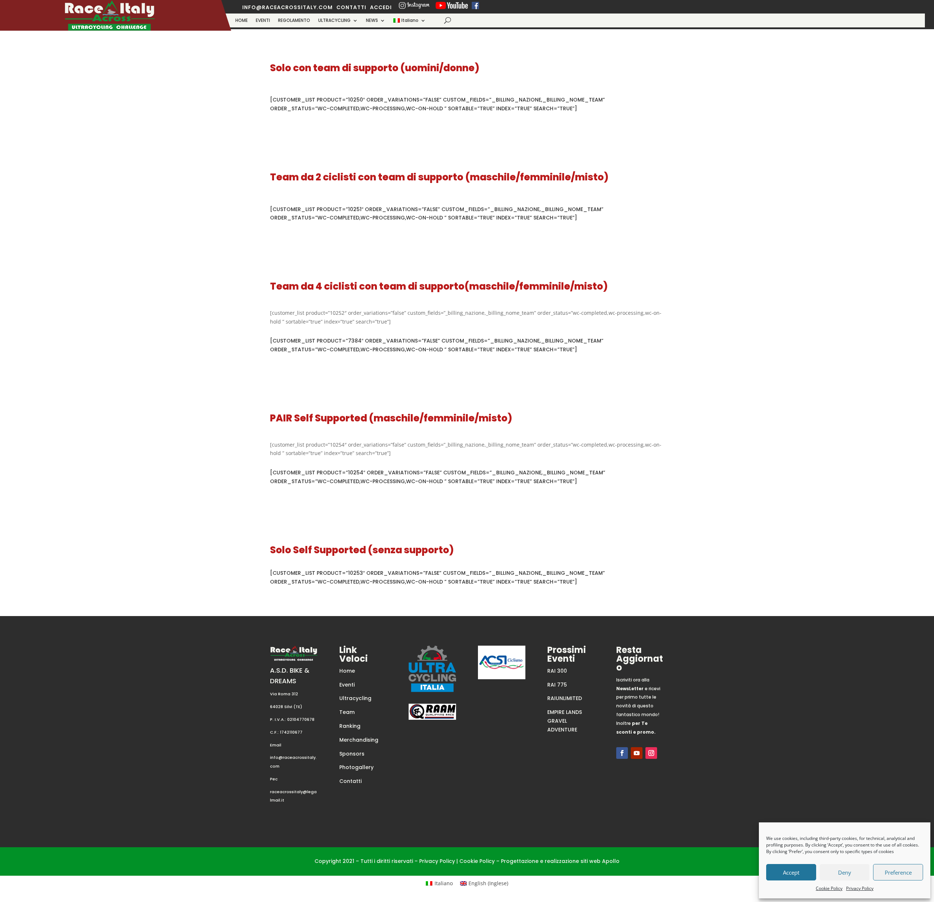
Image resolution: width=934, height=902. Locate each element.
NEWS (372, 20)
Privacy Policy (859, 888)
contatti (351, 7)
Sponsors (351, 753)
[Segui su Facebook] (622, 753)
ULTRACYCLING (334, 20)
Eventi (347, 684)
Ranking (349, 726)
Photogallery (356, 767)
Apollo (611, 861)
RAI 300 (557, 670)
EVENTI (263, 20)
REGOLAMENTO (294, 20)
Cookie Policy (829, 888)
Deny (844, 872)
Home (347, 670)
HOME (241, 20)
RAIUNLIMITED (564, 698)
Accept (791, 872)
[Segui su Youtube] (636, 753)
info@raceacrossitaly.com (287, 7)
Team (347, 712)
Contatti (350, 781)
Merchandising (358, 740)
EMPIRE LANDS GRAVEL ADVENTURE (564, 720)
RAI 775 (557, 684)
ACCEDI (381, 7)
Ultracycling (355, 698)
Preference (898, 872)
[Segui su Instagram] (651, 753)
